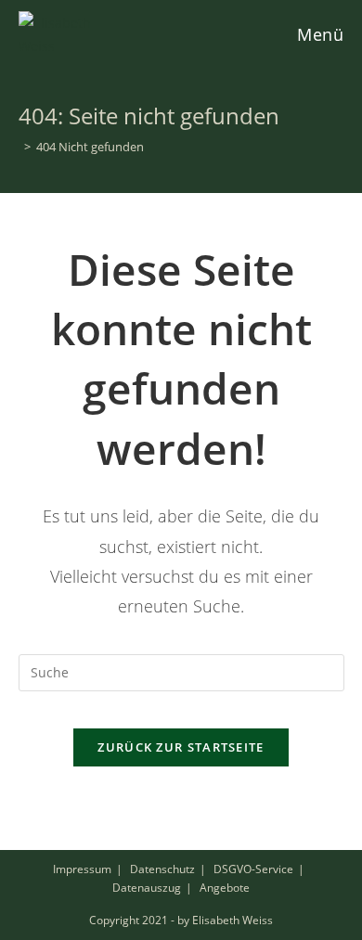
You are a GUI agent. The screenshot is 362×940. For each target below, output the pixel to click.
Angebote (225, 887)
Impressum (82, 869)
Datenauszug (146, 887)
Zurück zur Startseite (180, 747)
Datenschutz (162, 869)
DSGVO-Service (253, 869)
